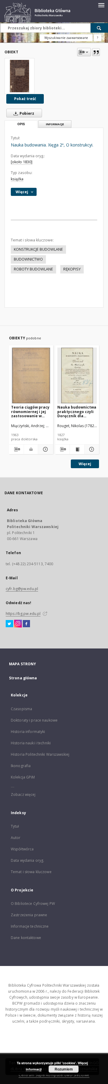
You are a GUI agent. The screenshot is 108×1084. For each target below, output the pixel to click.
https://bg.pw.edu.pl (23, 613)
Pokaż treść (25, 98)
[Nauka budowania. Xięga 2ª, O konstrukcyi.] (19, 76)
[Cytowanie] (96, 52)
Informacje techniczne (30, 926)
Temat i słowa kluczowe (31, 871)
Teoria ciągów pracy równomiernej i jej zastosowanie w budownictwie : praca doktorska (30, 411)
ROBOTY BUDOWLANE (33, 269)
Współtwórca (22, 849)
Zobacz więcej (23, 794)
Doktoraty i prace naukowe (34, 720)
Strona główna (23, 678)
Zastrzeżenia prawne (29, 914)
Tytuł (15, 826)
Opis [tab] (21, 124)
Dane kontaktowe (26, 937)
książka (17, 179)
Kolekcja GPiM (23, 777)
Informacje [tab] (55, 124)
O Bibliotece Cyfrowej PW (33, 903)
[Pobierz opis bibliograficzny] (16, 449)
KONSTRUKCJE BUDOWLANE (38, 249)
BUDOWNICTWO (28, 259)
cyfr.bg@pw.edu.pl (22, 588)
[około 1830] (21, 161)
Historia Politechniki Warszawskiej (40, 754)
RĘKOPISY (72, 269)
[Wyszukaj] (99, 28)
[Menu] (101, 5)
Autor (16, 837)
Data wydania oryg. (27, 860)
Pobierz (26, 113)
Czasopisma (21, 708)
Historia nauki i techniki (31, 743)
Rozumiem (64, 1069)
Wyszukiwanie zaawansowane (66, 38)
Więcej (85, 463)
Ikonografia (21, 765)
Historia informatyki (28, 731)
